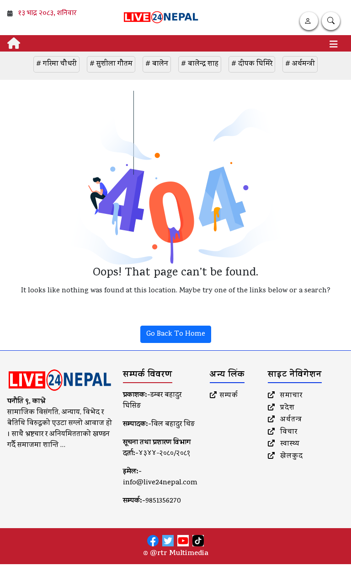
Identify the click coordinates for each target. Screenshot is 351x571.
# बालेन (156, 64)
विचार (288, 432)
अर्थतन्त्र (290, 420)
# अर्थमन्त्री (300, 64)
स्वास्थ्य (289, 444)
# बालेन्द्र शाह (199, 64)
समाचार (290, 395)
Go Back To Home (175, 334)
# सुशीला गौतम (111, 64)
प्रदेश (286, 408)
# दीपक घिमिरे (251, 64)
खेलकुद (290, 456)
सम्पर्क (229, 395)
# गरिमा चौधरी (56, 64)
